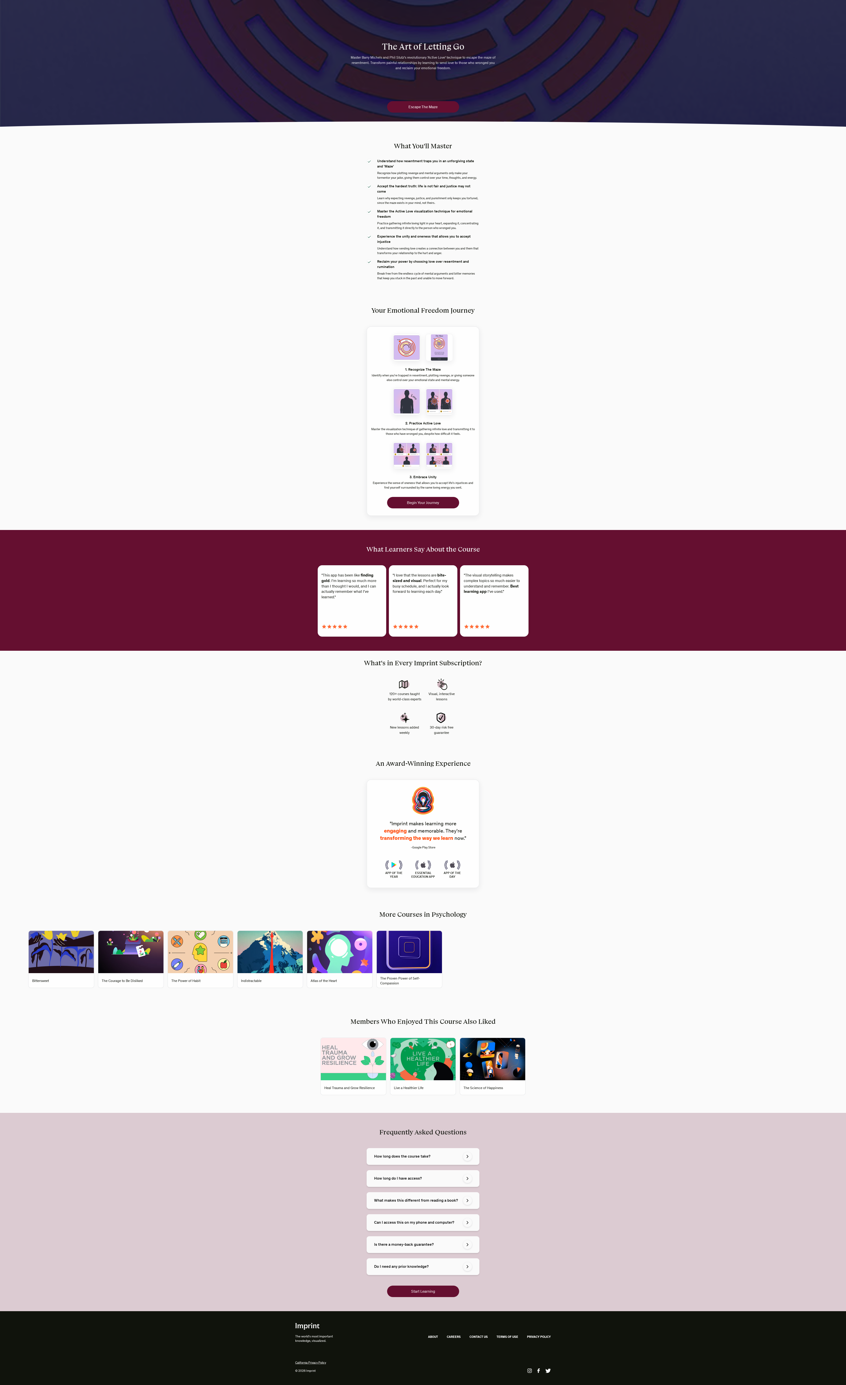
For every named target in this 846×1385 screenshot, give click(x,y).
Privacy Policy (539, 1337)
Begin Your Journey (423, 502)
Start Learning (423, 1291)
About (433, 1337)
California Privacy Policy (310, 1363)
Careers (454, 1337)
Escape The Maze (423, 106)
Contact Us (478, 1337)
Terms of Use (507, 1337)
